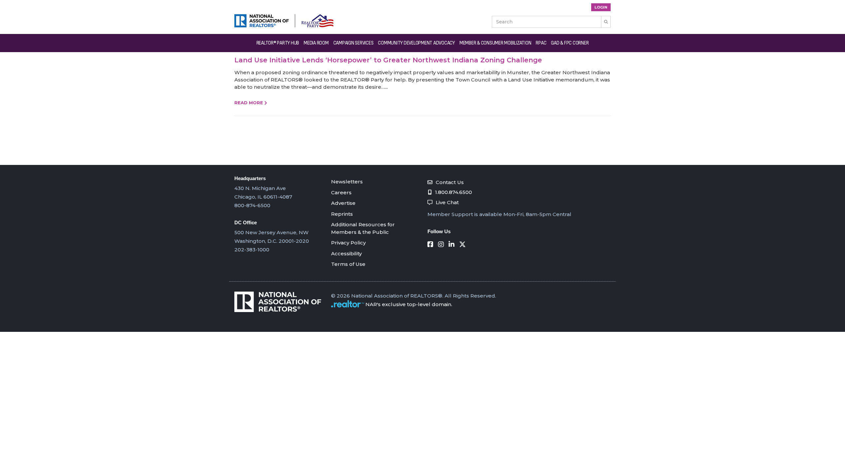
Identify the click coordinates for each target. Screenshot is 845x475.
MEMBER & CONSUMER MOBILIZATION (495, 43)
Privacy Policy (348, 242)
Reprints (342, 214)
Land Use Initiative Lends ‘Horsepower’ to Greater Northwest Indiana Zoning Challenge (388, 60)
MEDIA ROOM (316, 43)
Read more (248, 102)
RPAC (541, 43)
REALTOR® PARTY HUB (277, 43)
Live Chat (447, 202)
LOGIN (600, 7)
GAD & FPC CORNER (570, 43)
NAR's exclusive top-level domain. (408, 304)
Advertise (343, 203)
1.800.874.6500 (453, 192)
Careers (341, 192)
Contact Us (450, 182)
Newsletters (347, 181)
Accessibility (346, 253)
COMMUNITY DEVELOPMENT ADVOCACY (416, 43)
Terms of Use (348, 264)
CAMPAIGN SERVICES (353, 43)
